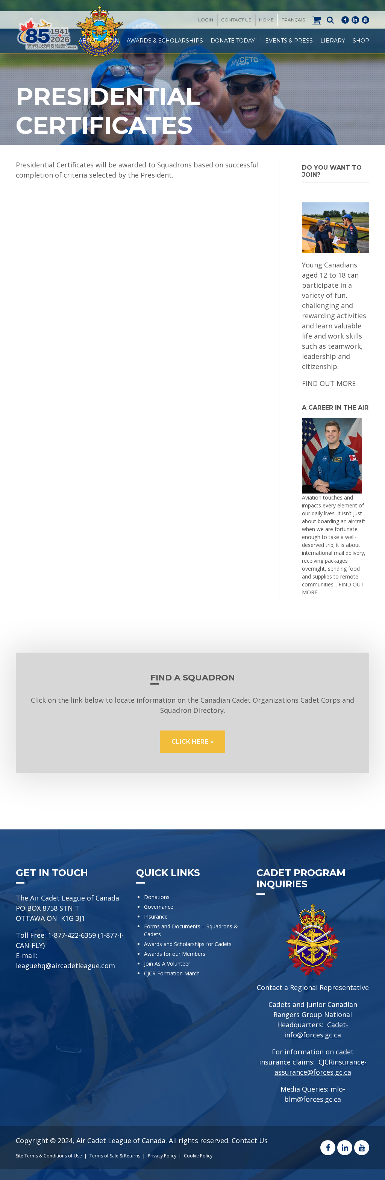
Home (266, 20)
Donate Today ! (234, 40)
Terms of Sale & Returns (114, 1156)
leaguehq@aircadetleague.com (65, 965)
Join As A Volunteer (167, 963)
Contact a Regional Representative (313, 987)
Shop (361, 40)
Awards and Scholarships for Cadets (188, 944)
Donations (157, 897)
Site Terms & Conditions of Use (49, 1156)
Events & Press (289, 40)
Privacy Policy (162, 1156)
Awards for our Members (174, 953)
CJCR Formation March (172, 973)
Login (205, 20)
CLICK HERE (189, 741)
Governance (158, 906)
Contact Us (236, 20)
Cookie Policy (198, 1156)
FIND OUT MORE (329, 383)
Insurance (156, 916)
